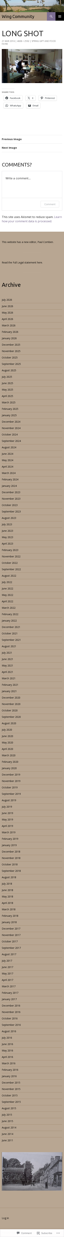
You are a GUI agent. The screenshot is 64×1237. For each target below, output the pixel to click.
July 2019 (7, 806)
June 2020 (7, 736)
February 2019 (10, 838)
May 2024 (7, 460)
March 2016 (8, 1063)
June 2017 (7, 967)
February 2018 (10, 915)
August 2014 (9, 1127)
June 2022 (7, 588)
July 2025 (7, 376)
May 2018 (7, 896)
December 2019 (11, 774)
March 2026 (8, 325)
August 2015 (9, 1108)
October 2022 (10, 562)
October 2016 (10, 1018)
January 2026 (9, 338)
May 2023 (7, 537)
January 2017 (9, 999)
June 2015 (7, 1121)
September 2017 (11, 947)
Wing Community (18, 16)
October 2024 (10, 434)
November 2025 (11, 351)
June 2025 (7, 383)
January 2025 (9, 415)
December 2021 (11, 627)
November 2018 (11, 858)
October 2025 (10, 357)
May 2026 (7, 312)
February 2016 (10, 1069)
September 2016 (11, 1024)
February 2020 (10, 761)
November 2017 (11, 935)
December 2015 (11, 1082)
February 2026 (10, 331)
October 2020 (10, 710)
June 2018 (7, 890)
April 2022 (7, 601)
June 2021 (7, 659)
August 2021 (9, 646)
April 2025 (7, 396)
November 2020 (11, 704)
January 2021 (9, 691)
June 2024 (7, 453)
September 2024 (11, 441)
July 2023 (7, 524)
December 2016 (11, 1005)
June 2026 (7, 306)
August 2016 (9, 1031)
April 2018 (7, 903)
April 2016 (7, 1057)
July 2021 (7, 652)
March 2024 (8, 473)
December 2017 (11, 928)
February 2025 (10, 408)
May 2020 (7, 742)
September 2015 (11, 1101)
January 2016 (9, 1076)
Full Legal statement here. (28, 262)
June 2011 (7, 1140)
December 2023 (11, 492)
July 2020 (7, 729)
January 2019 (9, 845)
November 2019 (11, 781)
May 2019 (7, 819)
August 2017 (9, 954)
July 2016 (7, 1037)
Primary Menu (59, 16)
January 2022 (9, 620)
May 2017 (7, 973)
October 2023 (10, 505)
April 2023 (7, 543)
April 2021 (7, 672)
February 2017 (10, 992)
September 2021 (11, 639)
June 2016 (7, 1044)
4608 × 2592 (23, 41)
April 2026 (7, 319)
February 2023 (10, 550)
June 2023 (7, 530)
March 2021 (8, 678)
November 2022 (11, 556)
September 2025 (11, 364)
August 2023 (9, 518)
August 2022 (9, 575)
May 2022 (7, 595)
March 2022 (8, 607)
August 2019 (9, 800)
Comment (49, 204)
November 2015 (11, 1089)
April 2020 (7, 749)
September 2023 (11, 511)
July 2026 (7, 299)
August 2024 (9, 447)
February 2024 (10, 479)
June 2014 (7, 1134)
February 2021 (10, 684)
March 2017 (8, 986)
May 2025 (7, 389)
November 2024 (11, 428)
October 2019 (10, 787)
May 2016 (7, 1050)
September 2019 (11, 793)
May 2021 (7, 665)
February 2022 (10, 614)
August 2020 (9, 723)
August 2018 (9, 877)
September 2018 (11, 870)
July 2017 (7, 960)
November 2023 (11, 498)
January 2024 (9, 485)
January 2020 (9, 768)
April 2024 (7, 466)
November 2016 (11, 1012)
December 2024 (11, 421)
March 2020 (8, 755)
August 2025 (9, 370)
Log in (5, 1218)
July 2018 (7, 883)
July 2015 (7, 1114)
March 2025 (8, 402)
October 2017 (10, 941)
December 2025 (11, 344)
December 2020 (11, 697)
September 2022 (11, 569)
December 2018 (11, 851)
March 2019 (8, 832)
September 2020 (11, 716)
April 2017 (7, 980)
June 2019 (7, 813)
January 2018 (9, 922)
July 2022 (7, 582)
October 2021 (10, 633)
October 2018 (10, 864)
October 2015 (10, 1095)
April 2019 (7, 826)
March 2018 (8, 909)
